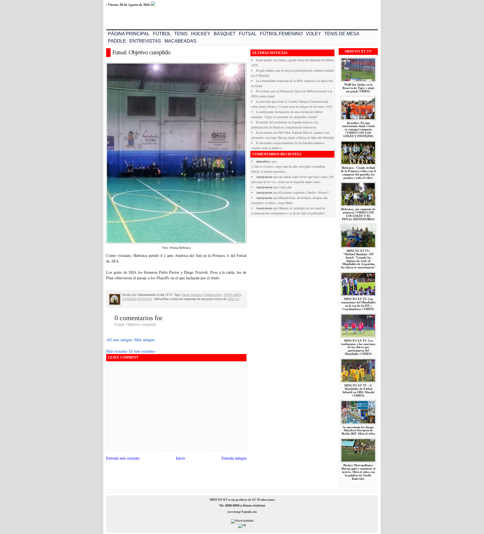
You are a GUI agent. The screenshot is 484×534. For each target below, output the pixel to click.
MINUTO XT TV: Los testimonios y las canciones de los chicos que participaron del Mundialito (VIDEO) (358, 347)
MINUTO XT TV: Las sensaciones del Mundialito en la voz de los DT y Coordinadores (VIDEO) (358, 304)
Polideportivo (213, 294)
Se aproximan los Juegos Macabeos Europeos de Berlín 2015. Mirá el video (358, 430)
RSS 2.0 (233, 299)
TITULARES (232, 294)
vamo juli (285, 187)
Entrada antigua (234, 458)
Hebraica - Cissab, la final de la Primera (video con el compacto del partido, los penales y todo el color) (358, 172)
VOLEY (313, 33)
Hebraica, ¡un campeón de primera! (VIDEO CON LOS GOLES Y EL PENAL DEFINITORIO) (358, 214)
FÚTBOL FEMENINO (281, 33)
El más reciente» (142, 351)
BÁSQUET (225, 33)
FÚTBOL (162, 33)
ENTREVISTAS (145, 41)
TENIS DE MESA (341, 33)
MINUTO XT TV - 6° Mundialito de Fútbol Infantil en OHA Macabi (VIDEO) (358, 390)
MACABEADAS (180, 41)
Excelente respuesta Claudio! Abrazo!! (304, 192)
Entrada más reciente (122, 458)
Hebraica (197, 294)
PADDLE (117, 41)
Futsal (185, 294)
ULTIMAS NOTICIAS (137, 299)
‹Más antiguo (144, 339)
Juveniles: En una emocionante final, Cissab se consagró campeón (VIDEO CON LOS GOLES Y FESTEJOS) (358, 130)
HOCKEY (200, 33)
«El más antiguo (119, 339)
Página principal (129, 33)
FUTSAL (248, 33)
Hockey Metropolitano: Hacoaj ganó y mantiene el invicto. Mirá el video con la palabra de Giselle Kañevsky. (358, 472)
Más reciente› (117, 351)
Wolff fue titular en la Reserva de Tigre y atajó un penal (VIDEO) (358, 87)
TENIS (181, 33)
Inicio (180, 458)
